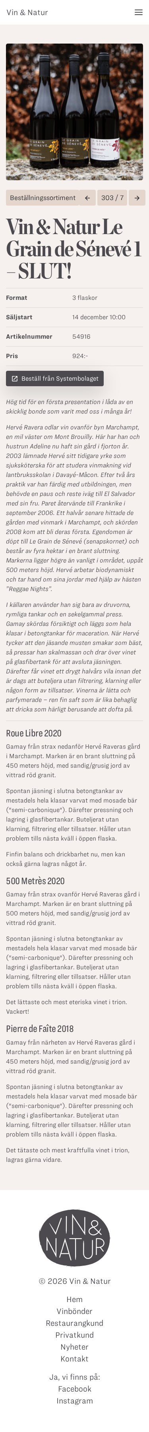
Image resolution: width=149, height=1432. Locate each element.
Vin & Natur (27, 12)
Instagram (74, 1400)
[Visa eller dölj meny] (139, 12)
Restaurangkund (74, 1323)
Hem (74, 1299)
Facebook (74, 1388)
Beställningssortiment (42, 197)
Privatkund (74, 1335)
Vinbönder (74, 1311)
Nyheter (74, 1346)
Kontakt (74, 1358)
